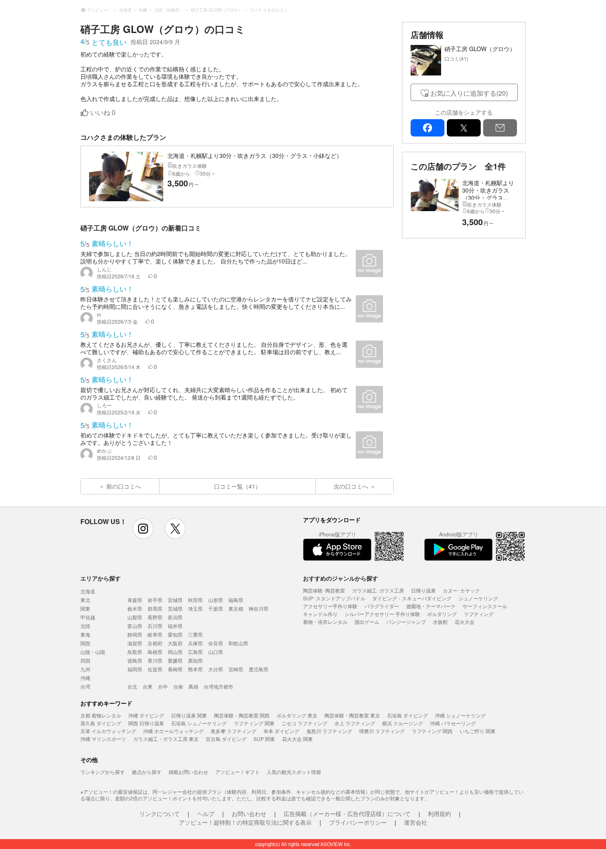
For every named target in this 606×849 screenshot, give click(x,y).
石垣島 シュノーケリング (199, 723)
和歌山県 (238, 643)
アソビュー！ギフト (237, 771)
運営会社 (415, 822)
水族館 (440, 621)
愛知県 (175, 634)
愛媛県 (175, 660)
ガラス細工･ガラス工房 (378, 590)
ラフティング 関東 (254, 723)
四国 (85, 660)
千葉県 (215, 608)
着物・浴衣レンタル (325, 621)
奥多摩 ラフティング (233, 730)
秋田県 (195, 599)
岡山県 (175, 651)
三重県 (195, 634)
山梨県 (134, 617)
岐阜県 (155, 634)
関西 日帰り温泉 (146, 723)
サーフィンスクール (485, 605)
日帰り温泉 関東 (189, 715)
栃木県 (134, 608)
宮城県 (175, 599)
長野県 (155, 617)
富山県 (134, 625)
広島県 (195, 651)
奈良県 (215, 643)
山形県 (215, 599)
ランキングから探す (102, 771)
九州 (85, 669)
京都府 (155, 643)
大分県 (215, 669)
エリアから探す (100, 578)
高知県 (195, 660)
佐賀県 (155, 669)
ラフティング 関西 (432, 730)
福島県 (235, 599)
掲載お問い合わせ (188, 771)
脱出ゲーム (367, 621)
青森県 (134, 599)
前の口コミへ (123, 486)
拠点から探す (147, 771)
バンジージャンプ (406, 621)
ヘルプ (205, 813)
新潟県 (175, 617)
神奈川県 (258, 608)
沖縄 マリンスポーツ (103, 738)
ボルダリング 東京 (297, 715)
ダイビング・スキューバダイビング (411, 598)
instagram (143, 528)
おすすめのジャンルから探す (340, 578)
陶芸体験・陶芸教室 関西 (242, 715)
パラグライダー (381, 605)
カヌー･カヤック (461, 590)
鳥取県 (134, 651)
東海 (85, 634)
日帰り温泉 (423, 590)
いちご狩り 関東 (478, 730)
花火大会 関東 (297, 738)
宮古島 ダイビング (226, 738)
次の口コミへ (351, 486)
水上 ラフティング (354, 723)
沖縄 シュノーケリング (460, 715)
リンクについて (159, 813)
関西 (85, 643)
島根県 (155, 651)
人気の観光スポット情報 (294, 771)
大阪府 (175, 643)
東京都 (235, 608)
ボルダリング (442, 613)
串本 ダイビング (281, 730)
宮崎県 (235, 669)
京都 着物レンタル (100, 715)
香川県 (155, 660)
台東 (148, 686)
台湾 (85, 686)
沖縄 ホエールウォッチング (173, 730)
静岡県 (134, 634)
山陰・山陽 (92, 651)
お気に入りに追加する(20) (469, 93)
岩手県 (155, 599)
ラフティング (478, 613)
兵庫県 (195, 643)
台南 (178, 686)
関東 (85, 608)
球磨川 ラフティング (382, 730)
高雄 (193, 686)
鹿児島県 (258, 669)
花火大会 (464, 621)
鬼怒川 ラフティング (329, 730)
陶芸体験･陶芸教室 (324, 590)
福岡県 (134, 669)
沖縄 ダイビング (146, 715)
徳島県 (134, 660)
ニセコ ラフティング (304, 723)
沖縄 (85, 677)
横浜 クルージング (402, 723)
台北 (132, 686)
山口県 (215, 651)
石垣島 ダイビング (407, 715)
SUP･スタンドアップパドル (334, 598)
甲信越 (87, 617)
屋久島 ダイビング (100, 723)
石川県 (155, 625)
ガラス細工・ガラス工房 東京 (166, 738)
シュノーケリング (478, 598)
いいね (102, 112)
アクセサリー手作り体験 (330, 605)
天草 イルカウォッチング (108, 730)
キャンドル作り (320, 613)
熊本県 (195, 669)
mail (500, 127)
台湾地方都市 (218, 686)
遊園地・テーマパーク (431, 605)
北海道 (87, 591)
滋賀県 (134, 643)
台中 (163, 686)
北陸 (85, 625)
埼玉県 (195, 608)
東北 (85, 599)
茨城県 (175, 608)
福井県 (175, 625)
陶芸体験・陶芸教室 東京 (352, 715)
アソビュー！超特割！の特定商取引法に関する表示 (245, 822)
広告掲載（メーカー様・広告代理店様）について (347, 813)
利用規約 (439, 813)
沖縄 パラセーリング (453, 723)
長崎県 (175, 669)
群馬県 (155, 608)
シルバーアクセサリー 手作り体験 (382, 613)
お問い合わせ (249, 813)
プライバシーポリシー (358, 822)
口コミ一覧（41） (237, 486)
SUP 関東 (264, 738)
